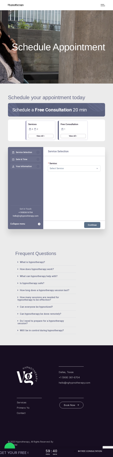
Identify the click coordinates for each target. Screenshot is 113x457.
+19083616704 (26, 212)
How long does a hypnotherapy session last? (44, 290)
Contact (21, 413)
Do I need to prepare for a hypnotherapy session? (41, 322)
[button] (45, 262)
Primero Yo (23, 407)
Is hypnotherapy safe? (32, 283)
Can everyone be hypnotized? (36, 306)
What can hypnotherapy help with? (39, 276)
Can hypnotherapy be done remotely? (40, 313)
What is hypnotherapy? (32, 262)
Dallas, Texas (66, 372)
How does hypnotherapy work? (37, 269)
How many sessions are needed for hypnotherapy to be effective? (38, 298)
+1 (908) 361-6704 (69, 377)
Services (21, 402)
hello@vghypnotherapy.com (25, 216)
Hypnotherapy (23, 441)
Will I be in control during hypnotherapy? (42, 330)
